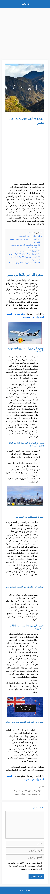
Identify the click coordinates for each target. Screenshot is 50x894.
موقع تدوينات (19, 314)
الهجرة (38, 786)
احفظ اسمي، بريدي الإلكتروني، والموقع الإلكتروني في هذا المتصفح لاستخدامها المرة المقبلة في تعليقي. (25, 865)
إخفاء (29, 233)
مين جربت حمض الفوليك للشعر (27, 794)
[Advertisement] (25, 33)
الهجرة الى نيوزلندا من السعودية (27, 790)
